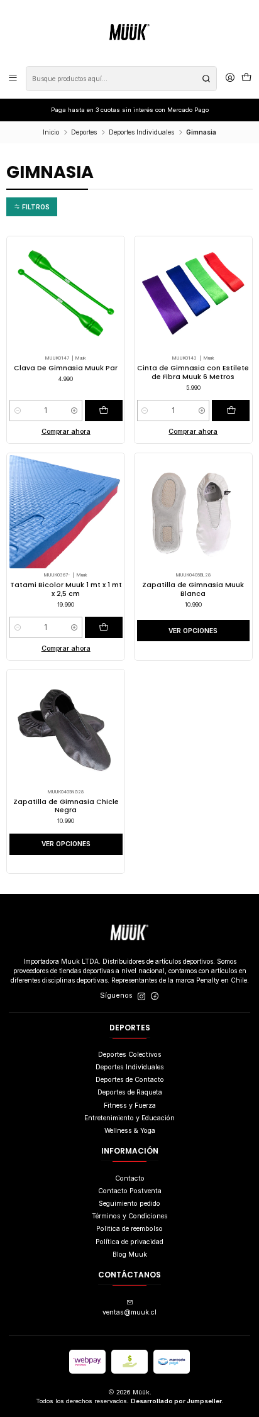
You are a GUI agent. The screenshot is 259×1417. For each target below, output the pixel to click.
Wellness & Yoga (129, 1131)
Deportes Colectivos (130, 1054)
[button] (31, 206)
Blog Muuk (130, 1254)
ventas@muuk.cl (129, 1312)
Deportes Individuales (141, 132)
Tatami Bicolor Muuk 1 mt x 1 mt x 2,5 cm (66, 589)
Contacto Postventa (130, 1191)
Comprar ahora (66, 431)
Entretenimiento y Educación (129, 1118)
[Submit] (206, 78)
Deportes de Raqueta (129, 1092)
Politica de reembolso (129, 1229)
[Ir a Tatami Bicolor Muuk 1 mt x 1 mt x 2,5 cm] (66, 511)
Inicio (51, 132)
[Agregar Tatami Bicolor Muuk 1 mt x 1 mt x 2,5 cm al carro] (104, 627)
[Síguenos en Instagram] (141, 996)
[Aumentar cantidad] (74, 410)
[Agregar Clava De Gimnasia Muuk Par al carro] (104, 410)
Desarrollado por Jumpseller (176, 1401)
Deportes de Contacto (130, 1080)
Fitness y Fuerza (130, 1105)
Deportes (84, 132)
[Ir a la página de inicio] (129, 32)
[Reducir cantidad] (17, 410)
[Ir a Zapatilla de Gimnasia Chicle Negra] (66, 728)
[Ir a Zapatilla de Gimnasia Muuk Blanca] (193, 511)
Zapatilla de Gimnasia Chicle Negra (66, 806)
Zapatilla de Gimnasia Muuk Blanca (193, 589)
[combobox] (121, 78)
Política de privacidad (129, 1242)
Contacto (130, 1178)
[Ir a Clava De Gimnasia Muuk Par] (66, 294)
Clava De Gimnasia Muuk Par (66, 368)
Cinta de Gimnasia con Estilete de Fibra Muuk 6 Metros (193, 372)
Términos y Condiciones (130, 1216)
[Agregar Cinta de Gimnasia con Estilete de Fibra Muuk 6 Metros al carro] (231, 410)
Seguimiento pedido (129, 1203)
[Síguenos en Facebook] (154, 996)
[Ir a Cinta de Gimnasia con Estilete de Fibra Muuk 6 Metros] (193, 294)
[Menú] (13, 78)
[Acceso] (230, 78)
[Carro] (246, 78)
